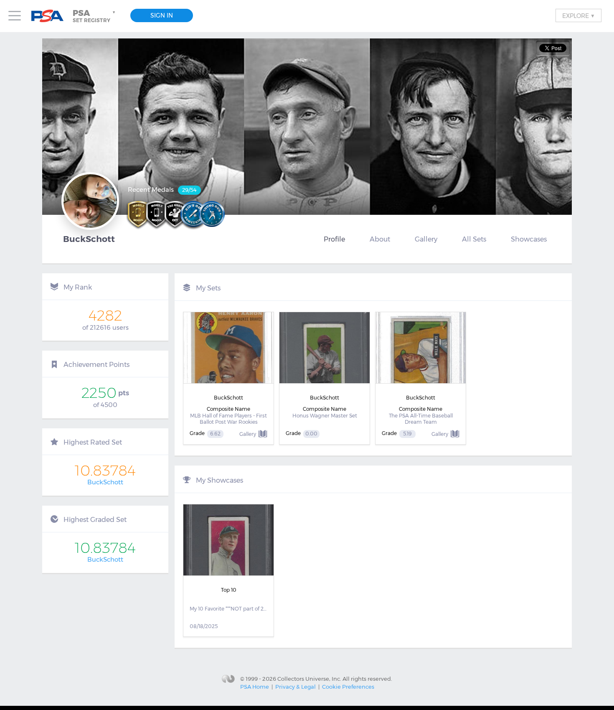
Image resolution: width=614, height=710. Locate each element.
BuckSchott (105, 482)
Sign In (161, 15)
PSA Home (254, 686)
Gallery (426, 239)
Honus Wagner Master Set (324, 415)
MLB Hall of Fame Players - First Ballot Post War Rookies (228, 418)
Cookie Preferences (348, 686)
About (380, 239)
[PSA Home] (50, 16)
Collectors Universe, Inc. (309, 678)
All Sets (474, 239)
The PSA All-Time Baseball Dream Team (421, 418)
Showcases (529, 239)
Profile (334, 239)
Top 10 (228, 590)
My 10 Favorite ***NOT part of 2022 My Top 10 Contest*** (228, 609)
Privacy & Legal (295, 686)
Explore (578, 15)
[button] (95, 16)
